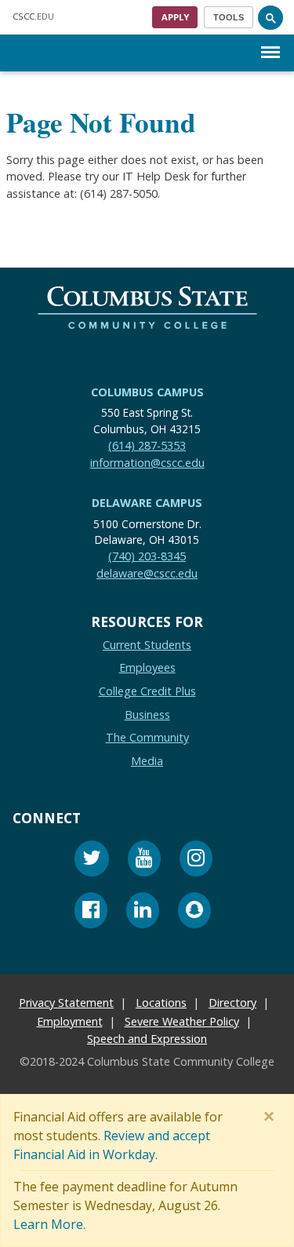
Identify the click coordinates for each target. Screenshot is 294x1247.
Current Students (147, 643)
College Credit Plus (147, 690)
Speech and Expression (147, 1037)
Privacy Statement (66, 1001)
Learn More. (49, 1224)
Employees (147, 667)
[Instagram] (196, 860)
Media (147, 760)
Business (147, 713)
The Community (147, 737)
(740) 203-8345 (147, 556)
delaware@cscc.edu (147, 572)
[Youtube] (144, 860)
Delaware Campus (147, 502)
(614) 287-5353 (147, 445)
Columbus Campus (147, 392)
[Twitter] (91, 860)
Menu (270, 39)
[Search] (270, 17)
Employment (70, 1020)
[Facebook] (91, 912)
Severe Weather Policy (182, 1020)
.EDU (33, 16)
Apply (175, 17)
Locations (161, 1001)
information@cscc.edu (147, 461)
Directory (232, 1001)
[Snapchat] (194, 912)
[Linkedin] (142, 912)
